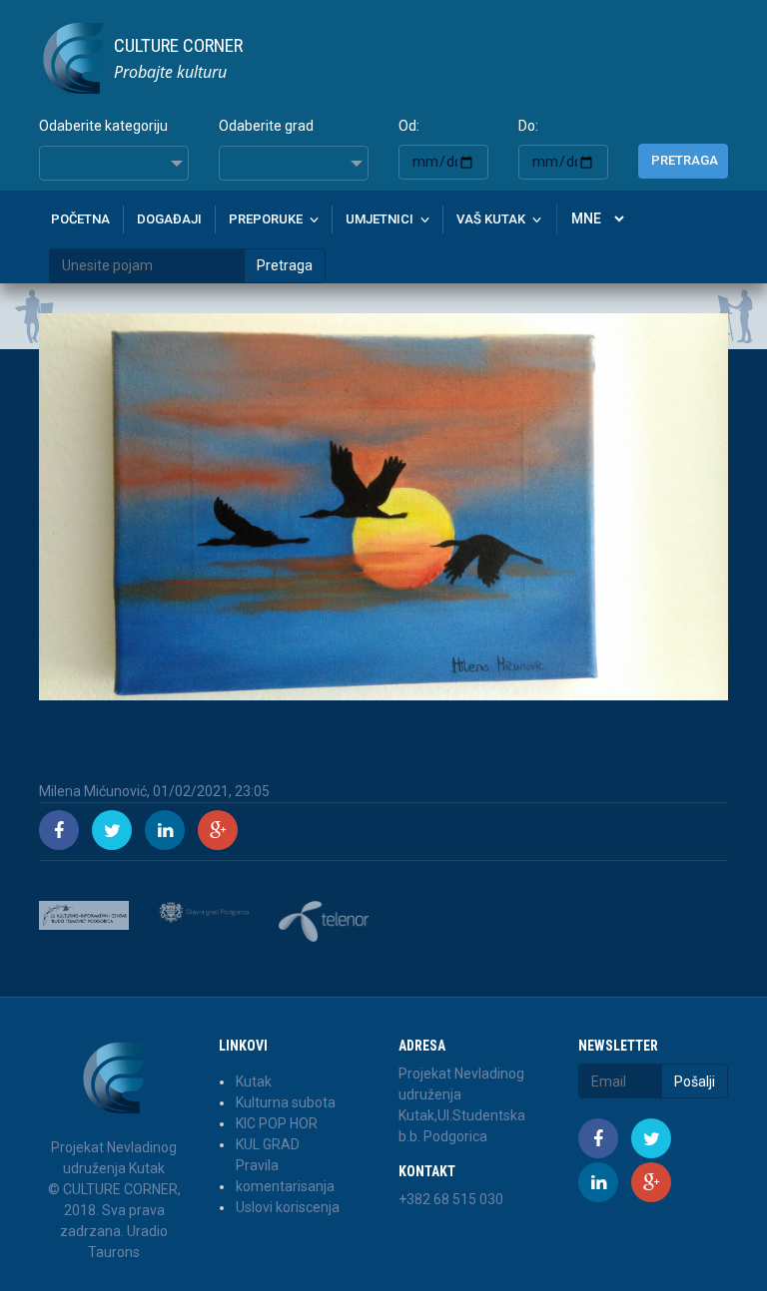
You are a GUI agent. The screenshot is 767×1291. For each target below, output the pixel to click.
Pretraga (684, 160)
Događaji (169, 219)
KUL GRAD (268, 1144)
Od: (408, 126)
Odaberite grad (266, 126)
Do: (528, 126)
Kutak (254, 1081)
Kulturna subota (286, 1102)
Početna (80, 219)
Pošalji (694, 1081)
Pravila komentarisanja (285, 1175)
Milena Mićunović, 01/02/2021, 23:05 (154, 791)
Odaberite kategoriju (103, 126)
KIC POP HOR (277, 1123)
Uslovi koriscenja (288, 1207)
